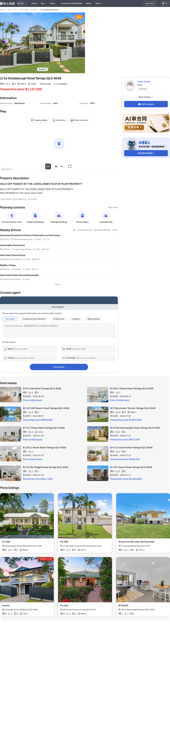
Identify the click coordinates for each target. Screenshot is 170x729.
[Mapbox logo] (6, 169)
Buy (9, 10)
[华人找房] (7, 3)
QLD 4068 (24, 10)
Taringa (34, 10)
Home (34, 3)
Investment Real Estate (71, 3)
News (88, 3)
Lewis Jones (143, 81)
